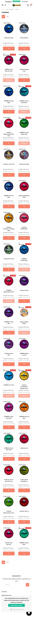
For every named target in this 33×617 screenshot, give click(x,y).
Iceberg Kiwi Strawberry (24, 480)
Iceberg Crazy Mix (8, 164)
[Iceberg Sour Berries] (9, 533)
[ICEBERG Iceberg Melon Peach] (24, 312)
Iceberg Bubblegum (24, 228)
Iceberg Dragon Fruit (24, 70)
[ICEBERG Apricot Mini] (24, 407)
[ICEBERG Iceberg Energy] (9, 28)
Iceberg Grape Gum (8, 354)
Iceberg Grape (24, 290)
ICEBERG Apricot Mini (24, 417)
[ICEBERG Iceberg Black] (24, 28)
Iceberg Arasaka (24, 164)
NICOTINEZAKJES (9, 9)
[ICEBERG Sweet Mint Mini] (9, 439)
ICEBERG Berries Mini (9, 196)
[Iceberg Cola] (24, 439)
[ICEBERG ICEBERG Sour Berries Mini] (9, 60)
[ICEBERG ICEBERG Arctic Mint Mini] (24, 91)
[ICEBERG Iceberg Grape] (24, 281)
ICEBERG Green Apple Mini (24, 133)
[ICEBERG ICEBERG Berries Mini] (9, 186)
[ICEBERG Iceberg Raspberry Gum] (24, 186)
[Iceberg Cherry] (24, 502)
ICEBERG (17, 9)
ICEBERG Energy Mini (9, 101)
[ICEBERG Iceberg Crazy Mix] (9, 155)
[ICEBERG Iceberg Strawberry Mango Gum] (9, 218)
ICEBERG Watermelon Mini (9, 291)
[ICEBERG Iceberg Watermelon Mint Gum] (9, 123)
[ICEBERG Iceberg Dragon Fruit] (24, 60)
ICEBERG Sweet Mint (24, 543)
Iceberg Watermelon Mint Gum (9, 134)
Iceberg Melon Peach (24, 322)
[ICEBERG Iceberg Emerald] (9, 249)
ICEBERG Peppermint (24, 259)
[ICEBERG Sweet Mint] (24, 533)
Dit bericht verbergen (16, 605)
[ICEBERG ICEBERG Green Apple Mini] (24, 123)
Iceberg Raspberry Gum (24, 196)
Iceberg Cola (24, 448)
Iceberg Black (24, 37)
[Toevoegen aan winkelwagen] (9, 48)
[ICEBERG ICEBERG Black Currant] (24, 344)
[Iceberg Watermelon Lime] (9, 502)
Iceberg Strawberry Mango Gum (8, 228)
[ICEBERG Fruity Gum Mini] (9, 407)
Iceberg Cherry (24, 511)
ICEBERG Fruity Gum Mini (8, 417)
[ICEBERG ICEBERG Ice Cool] (9, 376)
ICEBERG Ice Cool (9, 385)
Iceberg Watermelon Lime (8, 512)
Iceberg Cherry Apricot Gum (8, 480)
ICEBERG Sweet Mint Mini (8, 448)
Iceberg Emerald (9, 258)
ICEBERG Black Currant (24, 354)
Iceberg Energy (8, 37)
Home (3, 9)
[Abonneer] (27, 584)
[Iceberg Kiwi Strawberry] (24, 470)
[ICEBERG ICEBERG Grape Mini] (9, 312)
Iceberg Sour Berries (9, 543)
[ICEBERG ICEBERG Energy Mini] (9, 91)
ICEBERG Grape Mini (8, 322)
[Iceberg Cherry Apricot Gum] (9, 470)
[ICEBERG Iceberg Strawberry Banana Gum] (24, 376)
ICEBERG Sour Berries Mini (9, 70)
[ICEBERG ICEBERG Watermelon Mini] (9, 281)
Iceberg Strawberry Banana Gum (24, 386)
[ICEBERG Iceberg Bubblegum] (24, 218)
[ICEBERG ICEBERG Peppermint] (24, 249)
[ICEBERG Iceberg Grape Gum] (9, 344)
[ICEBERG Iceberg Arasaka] (24, 155)
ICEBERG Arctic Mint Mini (24, 101)
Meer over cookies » (18, 609)
